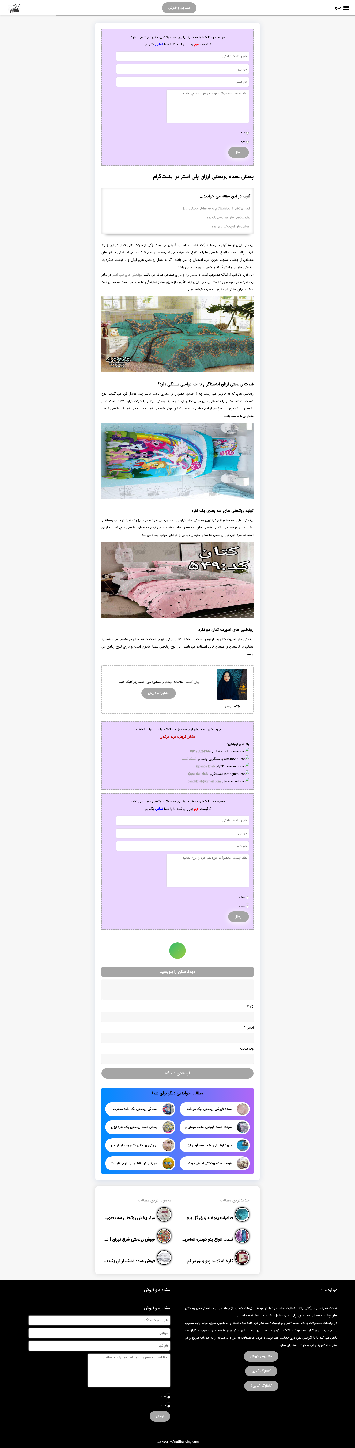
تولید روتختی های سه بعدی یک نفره (228, 217)
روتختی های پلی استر (127, 274)
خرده (242, 142)
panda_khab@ (198, 773)
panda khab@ (205, 766)
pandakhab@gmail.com (204, 781)
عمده (242, 133)
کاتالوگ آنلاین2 (261, 1385)
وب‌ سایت (247, 1048)
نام (250, 1006)
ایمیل (249, 1027)
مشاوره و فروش (179, 7)
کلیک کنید (189, 758)
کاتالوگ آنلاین (261, 1371)
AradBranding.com (185, 1442)
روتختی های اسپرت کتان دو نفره (231, 226)
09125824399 (200, 751)
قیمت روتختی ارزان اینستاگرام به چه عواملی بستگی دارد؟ (216, 208)
